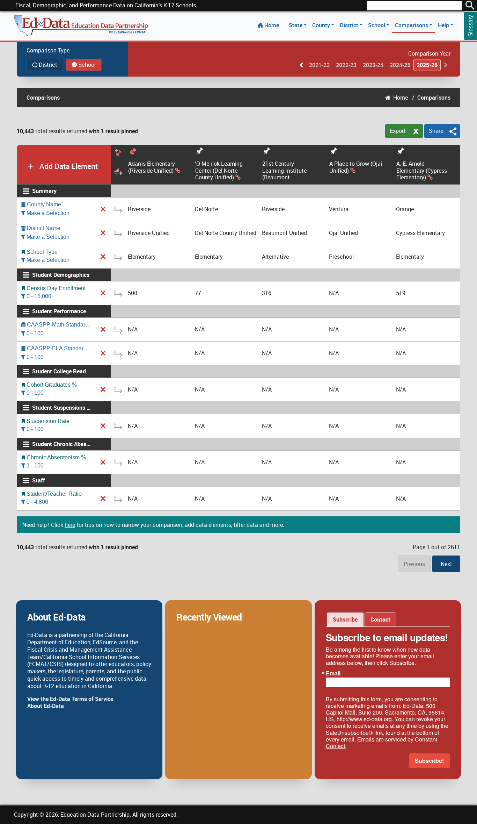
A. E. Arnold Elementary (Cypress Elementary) (421, 170)
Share (436, 131)
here (70, 525)
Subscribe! (429, 761)
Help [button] (444, 25)
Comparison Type (48, 50)
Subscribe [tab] (345, 619)
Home (271, 25)
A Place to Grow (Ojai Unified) (355, 167)
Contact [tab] (380, 619)
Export (398, 131)
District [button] (350, 25)
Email (333, 673)
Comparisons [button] (412, 25)
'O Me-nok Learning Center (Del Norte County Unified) (219, 170)
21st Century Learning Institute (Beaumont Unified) (284, 170)
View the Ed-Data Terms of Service (70, 699)
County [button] (321, 25)
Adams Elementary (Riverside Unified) (151, 167)
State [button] (296, 25)
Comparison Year (429, 53)
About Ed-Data (45, 706)
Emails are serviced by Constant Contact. (381, 742)
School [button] (377, 25)
